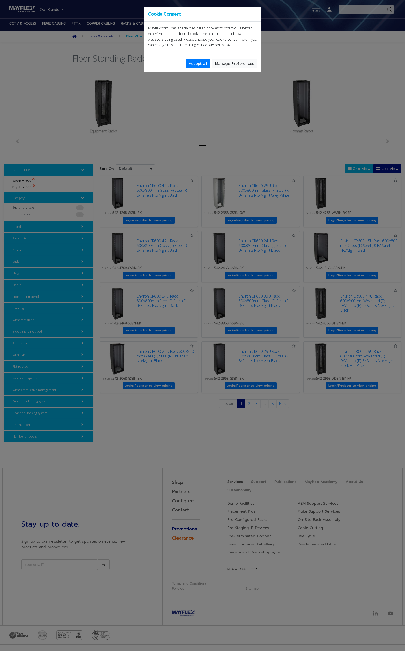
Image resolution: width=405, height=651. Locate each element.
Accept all (198, 63)
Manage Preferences (234, 63)
